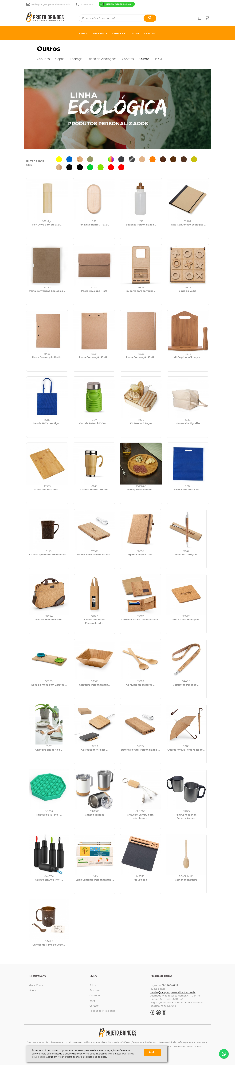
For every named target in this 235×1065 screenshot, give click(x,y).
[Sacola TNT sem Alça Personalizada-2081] (188, 463)
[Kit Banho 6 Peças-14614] (141, 397)
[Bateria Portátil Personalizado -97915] (140, 724)
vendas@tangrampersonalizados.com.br (173, 992)
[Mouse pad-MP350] (140, 854)
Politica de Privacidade (102, 1010)
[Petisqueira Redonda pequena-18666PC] (141, 463)
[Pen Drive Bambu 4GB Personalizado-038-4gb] (47, 199)
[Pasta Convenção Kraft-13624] (94, 331)
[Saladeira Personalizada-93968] (94, 659)
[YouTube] (158, 1012)
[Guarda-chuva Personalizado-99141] (186, 724)
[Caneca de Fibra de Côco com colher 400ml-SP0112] (49, 919)
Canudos (43, 59)
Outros (48, 49)
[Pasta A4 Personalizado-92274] (49, 594)
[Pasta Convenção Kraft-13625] (141, 331)
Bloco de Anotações (102, 59)
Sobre (93, 985)
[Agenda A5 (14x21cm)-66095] (140, 529)
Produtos (95, 990)
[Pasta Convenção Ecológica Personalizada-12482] (188, 199)
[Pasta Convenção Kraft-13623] (47, 331)
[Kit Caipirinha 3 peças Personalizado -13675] (188, 331)
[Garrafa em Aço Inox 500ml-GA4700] (49, 854)
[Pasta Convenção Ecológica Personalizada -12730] (47, 265)
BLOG (135, 33)
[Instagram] (164, 1012)
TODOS (160, 59)
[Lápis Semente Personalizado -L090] (94, 854)
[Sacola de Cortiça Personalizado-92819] (94, 594)
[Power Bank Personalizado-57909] (94, 529)
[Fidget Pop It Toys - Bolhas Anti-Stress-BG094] (49, 789)
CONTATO (150, 33)
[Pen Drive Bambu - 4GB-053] (94, 199)
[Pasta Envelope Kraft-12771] (94, 265)
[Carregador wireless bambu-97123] (94, 724)
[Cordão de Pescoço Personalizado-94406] (186, 659)
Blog (92, 1000)
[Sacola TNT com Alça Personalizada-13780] (47, 397)
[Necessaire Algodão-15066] (188, 397)
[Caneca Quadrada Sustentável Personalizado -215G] (49, 529)
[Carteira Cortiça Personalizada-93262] (140, 594)
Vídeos (32, 990)
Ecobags (76, 59)
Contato (94, 1005)
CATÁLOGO (119, 33)
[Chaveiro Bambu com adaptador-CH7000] (140, 789)
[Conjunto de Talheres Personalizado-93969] (140, 659)
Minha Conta (36, 985)
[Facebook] (152, 1012)
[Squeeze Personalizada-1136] (141, 199)
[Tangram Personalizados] (49, 17)
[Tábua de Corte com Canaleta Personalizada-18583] (47, 463)
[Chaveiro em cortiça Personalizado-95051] (49, 724)
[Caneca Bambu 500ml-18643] (94, 463)
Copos (59, 59)
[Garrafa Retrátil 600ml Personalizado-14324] (94, 397)
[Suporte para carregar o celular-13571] (141, 265)
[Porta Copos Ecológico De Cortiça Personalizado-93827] (186, 594)
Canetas (128, 59)
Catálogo (95, 995)
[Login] (199, 18)
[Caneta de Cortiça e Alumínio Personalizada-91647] (186, 529)
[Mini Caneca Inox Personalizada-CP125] (186, 789)
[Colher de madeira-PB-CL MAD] (186, 854)
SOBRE (82, 33)
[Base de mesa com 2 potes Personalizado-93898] (49, 659)
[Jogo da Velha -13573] (188, 265)
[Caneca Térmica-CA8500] (94, 789)
